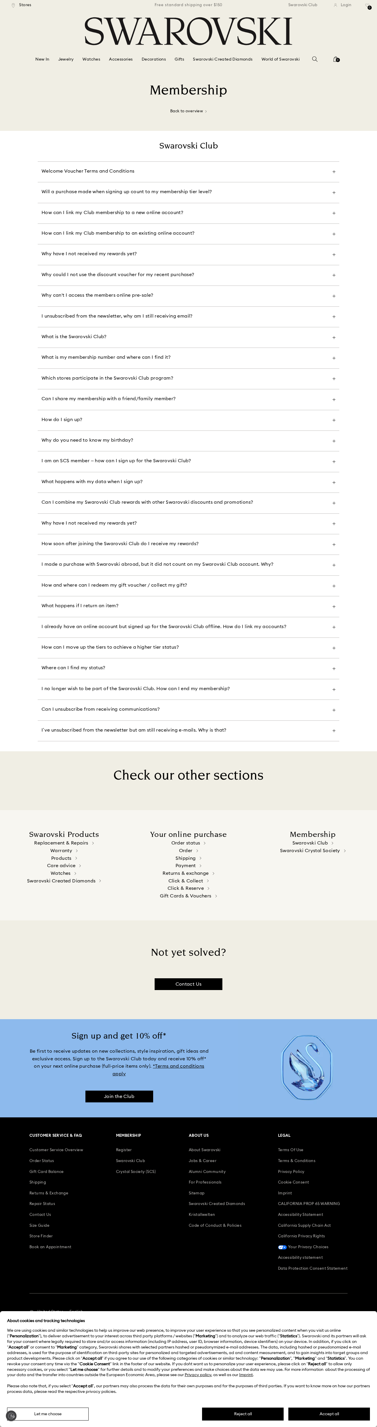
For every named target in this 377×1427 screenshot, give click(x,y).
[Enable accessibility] (11, 1416)
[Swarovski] (188, 31)
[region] (188, 5)
